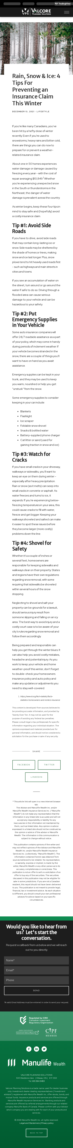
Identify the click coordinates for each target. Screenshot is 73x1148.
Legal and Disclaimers (30, 1123)
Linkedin (36, 777)
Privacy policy (47, 1123)
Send (36, 990)
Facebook (23, 765)
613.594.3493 (38, 1081)
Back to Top (36, 1133)
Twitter (49, 765)
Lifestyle (43, 111)
